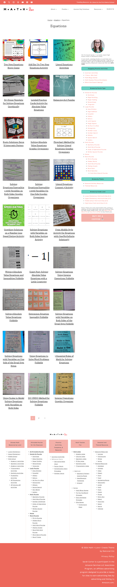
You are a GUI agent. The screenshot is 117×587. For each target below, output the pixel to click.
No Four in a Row (93, 126)
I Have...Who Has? (91, 75)
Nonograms (91, 128)
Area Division (92, 109)
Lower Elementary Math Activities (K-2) (98, 196)
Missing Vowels (92, 166)
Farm (99, 475)
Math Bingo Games (91, 77)
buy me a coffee (95, 212)
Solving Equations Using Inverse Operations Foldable (64, 275)
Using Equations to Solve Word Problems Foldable (39, 359)
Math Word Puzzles (94, 147)
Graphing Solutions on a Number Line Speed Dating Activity (13, 232)
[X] (9, 2)
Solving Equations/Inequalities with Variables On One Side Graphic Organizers (38, 191)
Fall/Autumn (102, 456)
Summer (100, 454)
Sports (100, 506)
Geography (101, 482)
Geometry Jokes (81, 459)
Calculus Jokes (80, 456)
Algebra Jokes (80, 454)
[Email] (31, 2)
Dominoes (91, 95)
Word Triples (37, 537)
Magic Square (92, 123)
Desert (100, 473)
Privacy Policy (107, 556)
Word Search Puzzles (39, 535)
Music (99, 490)
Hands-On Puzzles (91, 92)
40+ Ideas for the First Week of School (102, 2)
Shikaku (90, 135)
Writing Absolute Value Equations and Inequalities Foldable (13, 275)
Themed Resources (91, 186)
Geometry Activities (17, 463)
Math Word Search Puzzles (99, 173)
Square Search (92, 137)
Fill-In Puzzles (92, 159)
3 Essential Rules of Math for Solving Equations (64, 359)
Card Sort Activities (91, 73)
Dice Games (80, 502)
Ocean (100, 492)
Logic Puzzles (89, 107)
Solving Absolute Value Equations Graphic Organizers (39, 145)
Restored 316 (108, 551)
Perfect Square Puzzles (95, 152)
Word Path (91, 168)
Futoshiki (91, 114)
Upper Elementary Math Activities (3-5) (98, 198)
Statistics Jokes (81, 463)
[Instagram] (13, 2)
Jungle (100, 485)
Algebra (57, 20)
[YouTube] (22, 2)
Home (50, 20)
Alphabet (101, 466)
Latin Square (92, 121)
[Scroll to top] (112, 580)
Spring (100, 461)
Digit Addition (92, 111)
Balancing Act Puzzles (64, 100)
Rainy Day (101, 497)
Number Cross (92, 130)
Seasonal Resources (101, 452)
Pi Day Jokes (80, 461)
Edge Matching (92, 97)
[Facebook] (4, 2)
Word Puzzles (89, 156)
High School (12, 459)
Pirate (100, 494)
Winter (100, 459)
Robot (100, 499)
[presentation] (13, 50)
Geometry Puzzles (93, 145)
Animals (100, 468)
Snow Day (101, 501)
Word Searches (92, 171)
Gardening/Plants (103, 480)
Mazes (87, 154)
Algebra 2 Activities (17, 466)
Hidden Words (92, 161)
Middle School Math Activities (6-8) (96, 201)
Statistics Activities (17, 473)
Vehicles (100, 508)
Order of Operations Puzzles (97, 149)
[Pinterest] (27, 2)
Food (99, 478)
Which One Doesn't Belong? (94, 82)
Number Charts (59, 473)
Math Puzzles (89, 142)
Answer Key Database (81, 9)
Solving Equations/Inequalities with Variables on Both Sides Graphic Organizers (13, 191)
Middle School (12, 456)
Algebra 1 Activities (17, 461)
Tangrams (91, 104)
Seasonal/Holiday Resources (94, 183)
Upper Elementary (14, 454)
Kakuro (90, 119)
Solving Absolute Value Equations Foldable (13, 317)
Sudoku (90, 140)
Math (99, 487)
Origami (79, 483)
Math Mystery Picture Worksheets (96, 80)
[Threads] (18, 2)
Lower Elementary (14, 452)
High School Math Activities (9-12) (96, 203)
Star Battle (36, 490)
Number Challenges (39, 501)
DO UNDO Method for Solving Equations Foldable (39, 401)
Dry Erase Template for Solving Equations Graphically (13, 103)
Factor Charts (58, 466)
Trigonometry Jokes (82, 466)
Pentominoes (92, 102)
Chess (99, 471)
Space (100, 504)
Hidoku (90, 116)
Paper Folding (92, 100)
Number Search (93, 133)
